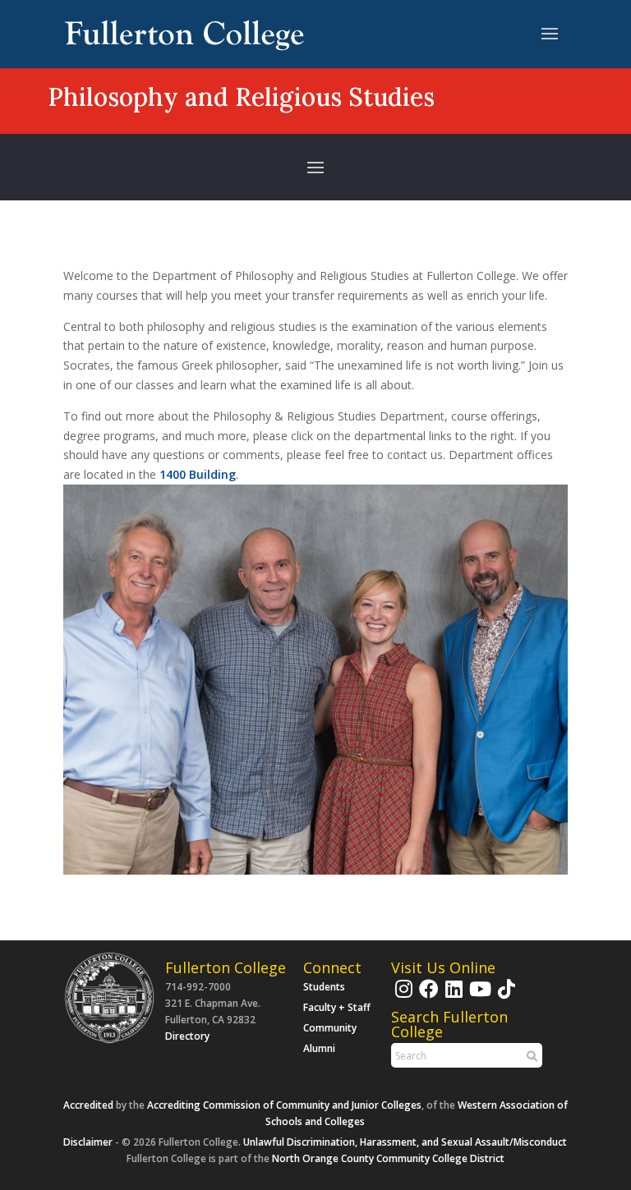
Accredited (88, 1105)
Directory (187, 1036)
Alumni (319, 1048)
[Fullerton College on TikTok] (504, 997)
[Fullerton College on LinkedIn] (452, 997)
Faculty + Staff (337, 1007)
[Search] (530, 1056)
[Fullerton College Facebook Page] (427, 997)
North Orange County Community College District (388, 1158)
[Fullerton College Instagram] (401, 997)
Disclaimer (88, 1142)
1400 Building (197, 474)
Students (324, 987)
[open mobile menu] (550, 34)
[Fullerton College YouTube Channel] (478, 997)
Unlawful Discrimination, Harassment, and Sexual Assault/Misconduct (405, 1142)
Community (330, 1028)
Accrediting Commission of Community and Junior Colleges (284, 1105)
